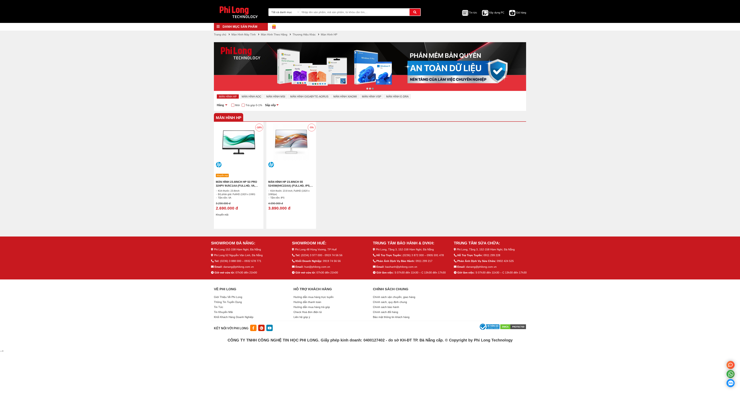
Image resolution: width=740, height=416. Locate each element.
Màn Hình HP (228, 96)
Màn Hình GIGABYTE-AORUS (309, 96)
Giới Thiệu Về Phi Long (228, 297)
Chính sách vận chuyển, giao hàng (394, 297)
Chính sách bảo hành (386, 307)
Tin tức (473, 12)
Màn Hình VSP (371, 96)
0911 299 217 (424, 261)
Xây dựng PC (496, 12)
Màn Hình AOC (251, 96)
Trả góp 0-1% (254, 105)
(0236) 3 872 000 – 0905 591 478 (423, 255)
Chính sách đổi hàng (385, 312)
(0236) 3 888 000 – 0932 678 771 (240, 261)
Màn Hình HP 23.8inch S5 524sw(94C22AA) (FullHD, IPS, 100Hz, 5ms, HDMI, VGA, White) (289, 185)
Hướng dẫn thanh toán (307, 302)
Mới (237, 105)
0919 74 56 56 (332, 261)
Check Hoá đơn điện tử (307, 312)
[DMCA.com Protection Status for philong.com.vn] (513, 326)
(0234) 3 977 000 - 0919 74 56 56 (321, 255)
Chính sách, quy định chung (390, 302)
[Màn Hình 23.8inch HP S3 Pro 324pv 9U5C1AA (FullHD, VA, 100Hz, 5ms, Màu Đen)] (239, 142)
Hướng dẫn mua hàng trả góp (311, 307)
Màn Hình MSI (275, 96)
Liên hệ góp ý (301, 317)
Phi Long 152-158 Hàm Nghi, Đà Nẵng (237, 249)
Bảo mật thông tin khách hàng (391, 317)
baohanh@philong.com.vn (401, 266)
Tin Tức (218, 307)
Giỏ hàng (521, 12)
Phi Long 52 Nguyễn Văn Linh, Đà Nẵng (238, 255)
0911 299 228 (492, 255)
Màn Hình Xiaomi (345, 96)
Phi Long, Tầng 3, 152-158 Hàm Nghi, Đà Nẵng (405, 249)
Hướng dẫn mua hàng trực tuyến (313, 297)
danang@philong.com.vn (238, 266)
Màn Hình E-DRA (397, 96)
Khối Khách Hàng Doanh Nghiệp (233, 317)
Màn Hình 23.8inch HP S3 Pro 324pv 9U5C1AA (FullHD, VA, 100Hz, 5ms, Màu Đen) (236, 185)
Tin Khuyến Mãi (223, 312)
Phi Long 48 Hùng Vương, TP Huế (316, 249)
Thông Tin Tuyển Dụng (228, 302)
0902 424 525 (505, 261)
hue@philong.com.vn (317, 266)
